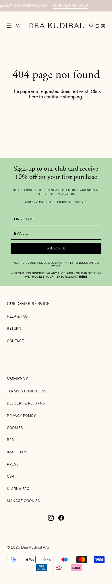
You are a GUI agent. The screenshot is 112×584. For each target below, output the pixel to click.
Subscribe (56, 248)
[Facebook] (61, 520)
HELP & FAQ (17, 316)
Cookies (15, 428)
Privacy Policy (21, 416)
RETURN (14, 329)
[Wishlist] (18, 25)
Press (13, 464)
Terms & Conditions (27, 391)
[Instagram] (51, 520)
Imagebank (18, 452)
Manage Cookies (23, 501)
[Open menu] (9, 25)
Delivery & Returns (26, 403)
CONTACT (15, 341)
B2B (10, 440)
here (33, 97)
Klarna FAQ (18, 489)
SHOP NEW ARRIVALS (68, 5)
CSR (10, 476)
